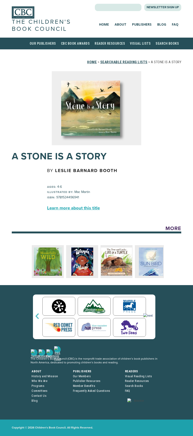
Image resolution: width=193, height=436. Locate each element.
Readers (131, 371)
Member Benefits (84, 386)
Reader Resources (110, 43)
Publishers (142, 24)
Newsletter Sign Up (163, 7)
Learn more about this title (73, 208)
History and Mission (45, 376)
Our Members (82, 376)
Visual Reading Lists (138, 376)
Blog (161, 24)
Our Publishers (43, 43)
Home (104, 24)
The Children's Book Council (41, 25)
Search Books (167, 43)
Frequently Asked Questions (91, 391)
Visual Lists (140, 43)
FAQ (175, 24)
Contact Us (39, 395)
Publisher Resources (87, 381)
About (120, 24)
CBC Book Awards (75, 43)
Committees (39, 391)
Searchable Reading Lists (124, 62)
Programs (38, 386)
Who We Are (39, 381)
